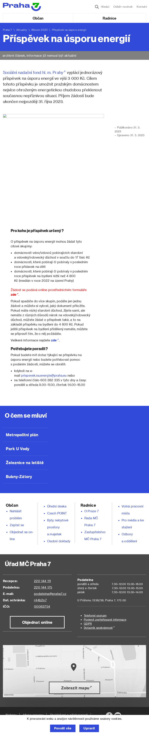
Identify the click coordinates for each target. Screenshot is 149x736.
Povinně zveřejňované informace (105, 619)
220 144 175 (43, 587)
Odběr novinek (123, 6)
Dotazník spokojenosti (98, 627)
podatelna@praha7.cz (50, 593)
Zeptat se (17, 525)
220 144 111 (42, 581)
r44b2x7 (40, 600)
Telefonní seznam (95, 615)
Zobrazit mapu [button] (75, 687)
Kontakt (142, 6)
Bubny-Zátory (19, 476)
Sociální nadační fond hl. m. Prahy (33, 72)
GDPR (88, 623)
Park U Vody (17, 448)
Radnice (110, 18)
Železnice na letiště (25, 462)
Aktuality (21, 29)
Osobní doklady (58, 541)
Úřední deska (57, 506)
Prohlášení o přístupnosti (69, 715)
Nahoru (11, 715)
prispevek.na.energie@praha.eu (44, 375)
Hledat (104, 6)
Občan (38, 18)
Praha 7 (7, 29)
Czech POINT (57, 513)
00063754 (42, 606)
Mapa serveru (33, 715)
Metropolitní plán (22, 434)
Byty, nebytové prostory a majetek (57, 527)
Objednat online (37, 622)
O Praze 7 (91, 511)
